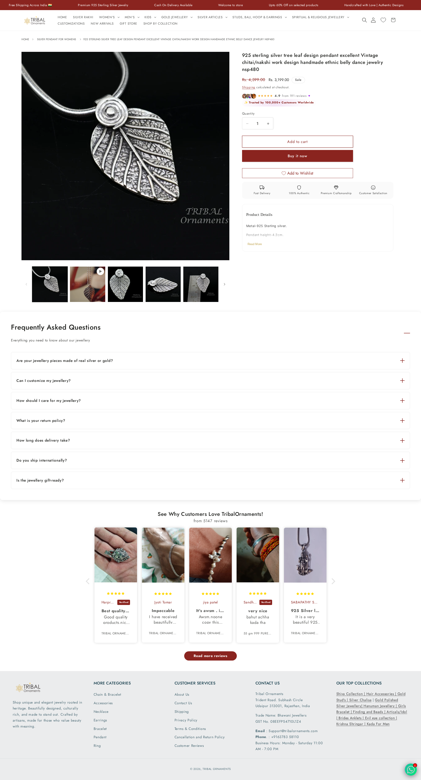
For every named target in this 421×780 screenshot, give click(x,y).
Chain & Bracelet (107, 694)
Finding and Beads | (370, 711)
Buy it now (297, 156)
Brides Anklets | (352, 717)
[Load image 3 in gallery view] (163, 284)
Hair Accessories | (382, 693)
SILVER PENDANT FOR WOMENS (56, 39)
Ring (97, 745)
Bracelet (100, 728)
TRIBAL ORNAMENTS (217, 769)
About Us (182, 694)
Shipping (248, 87)
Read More (255, 244)
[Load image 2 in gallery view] (125, 284)
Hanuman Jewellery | (381, 705)
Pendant (100, 737)
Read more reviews (210, 655)
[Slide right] (224, 284)
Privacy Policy (186, 720)
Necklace (101, 711)
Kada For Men (378, 723)
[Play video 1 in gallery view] (87, 284)
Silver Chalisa (360, 699)
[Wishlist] (383, 20)
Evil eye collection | (381, 717)
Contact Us (183, 703)
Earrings (100, 720)
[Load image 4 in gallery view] (201, 284)
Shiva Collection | (351, 693)
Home (25, 39)
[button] (109, 17)
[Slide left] (26, 284)
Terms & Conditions (190, 728)
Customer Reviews (189, 745)
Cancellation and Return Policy (200, 737)
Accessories (103, 703)
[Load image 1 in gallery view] (50, 284)
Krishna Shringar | (351, 723)
